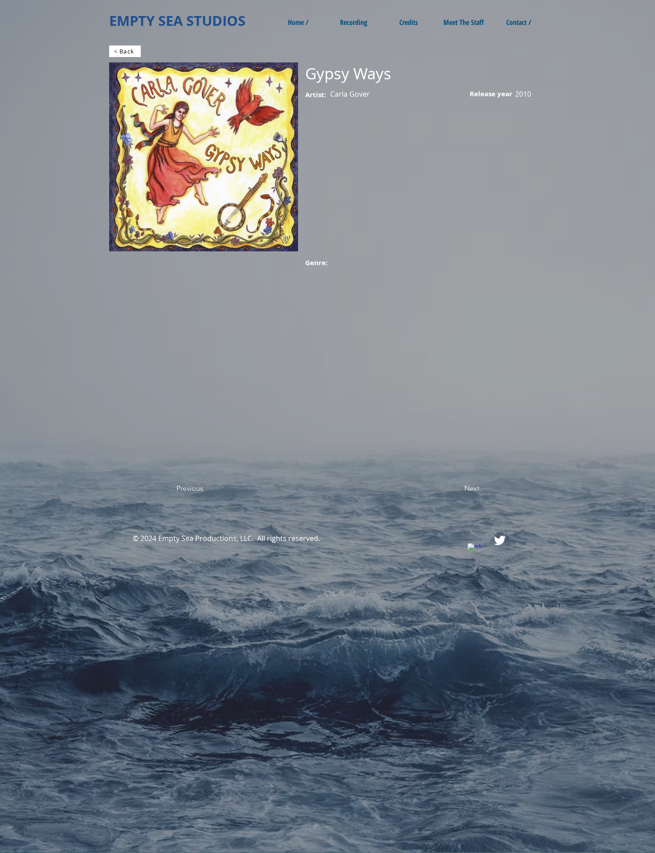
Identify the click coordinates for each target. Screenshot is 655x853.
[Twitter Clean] (500, 540)
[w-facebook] (474, 550)
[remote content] (187, 384)
